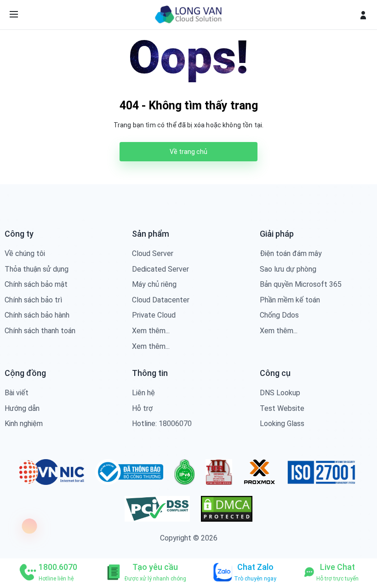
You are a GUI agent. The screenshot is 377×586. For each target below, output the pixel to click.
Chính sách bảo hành (37, 315)
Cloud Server (152, 253)
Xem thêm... (151, 330)
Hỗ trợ (142, 408)
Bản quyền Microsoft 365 (301, 284)
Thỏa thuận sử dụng (37, 269)
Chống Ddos (279, 315)
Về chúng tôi (25, 253)
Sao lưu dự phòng (288, 269)
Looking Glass (282, 423)
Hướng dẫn (22, 408)
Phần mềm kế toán (290, 300)
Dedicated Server (160, 269)
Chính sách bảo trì (33, 300)
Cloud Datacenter (160, 300)
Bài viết (17, 392)
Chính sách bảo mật (36, 284)
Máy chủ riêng (154, 284)
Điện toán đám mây (291, 253)
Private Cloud (154, 315)
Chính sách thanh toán (40, 330)
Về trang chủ (188, 151)
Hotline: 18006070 (162, 423)
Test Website (282, 408)
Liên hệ (143, 392)
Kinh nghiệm (24, 423)
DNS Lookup (280, 392)
